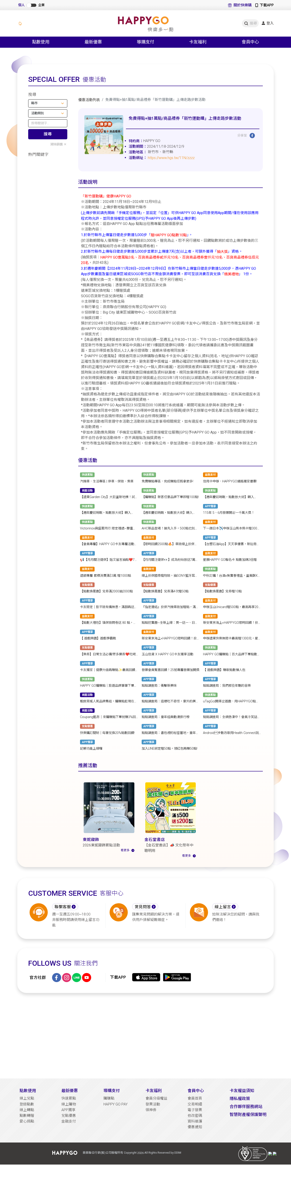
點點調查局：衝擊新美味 (159, 686)
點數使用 (28, 1090)
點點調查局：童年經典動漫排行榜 (165, 717)
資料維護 (195, 1121)
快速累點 (68, 1098)
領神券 (151, 1110)
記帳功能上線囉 (91, 749)
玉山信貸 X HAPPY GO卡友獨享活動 (167, 654)
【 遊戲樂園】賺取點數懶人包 (224, 670)
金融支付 (68, 1121)
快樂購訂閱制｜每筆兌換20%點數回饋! (107, 733)
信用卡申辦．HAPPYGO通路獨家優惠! (230, 481)
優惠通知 (195, 1127)
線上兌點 (27, 1098)
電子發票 (195, 1110)
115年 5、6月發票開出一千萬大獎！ (228, 513)
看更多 (125, 850)
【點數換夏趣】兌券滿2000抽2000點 (106, 591)
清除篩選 (56, 144)
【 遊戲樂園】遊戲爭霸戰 (98, 639)
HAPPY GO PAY (115, 1104)
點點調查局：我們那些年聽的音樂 (227, 686)
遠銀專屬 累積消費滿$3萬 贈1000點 (105, 576)
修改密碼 (195, 1115)
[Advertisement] (145, 1036)
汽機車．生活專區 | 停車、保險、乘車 (106, 481)
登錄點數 (27, 1104)
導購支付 (111, 1090)
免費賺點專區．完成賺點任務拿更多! (167, 481)
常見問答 (143, 907)
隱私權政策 (240, 1098)
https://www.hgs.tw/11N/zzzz (171, 158)
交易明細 (195, 1104)
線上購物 (68, 1104)
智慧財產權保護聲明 (248, 1114)
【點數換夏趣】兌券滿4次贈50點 (165, 591)
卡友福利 (154, 1090)
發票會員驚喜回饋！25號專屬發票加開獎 (170, 670)
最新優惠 (69, 1090)
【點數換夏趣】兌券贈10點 (222, 591)
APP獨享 (68, 1110)
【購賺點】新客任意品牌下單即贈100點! (170, 497)
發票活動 (153, 1104)
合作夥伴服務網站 (246, 1106)
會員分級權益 (156, 1098)
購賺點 (108, 1098)
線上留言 (223, 907)
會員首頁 (195, 1098)
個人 (21, 5)
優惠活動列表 (89, 100)
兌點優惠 (68, 1115)
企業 (41, 5)
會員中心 (196, 1090)
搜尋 (48, 134)
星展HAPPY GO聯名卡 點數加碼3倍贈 (230, 560)
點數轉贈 (27, 1115)
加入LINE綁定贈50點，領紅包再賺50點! (169, 749)
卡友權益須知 (242, 1090)
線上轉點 (27, 1110)
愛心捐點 (27, 1121)
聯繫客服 (63, 907)
